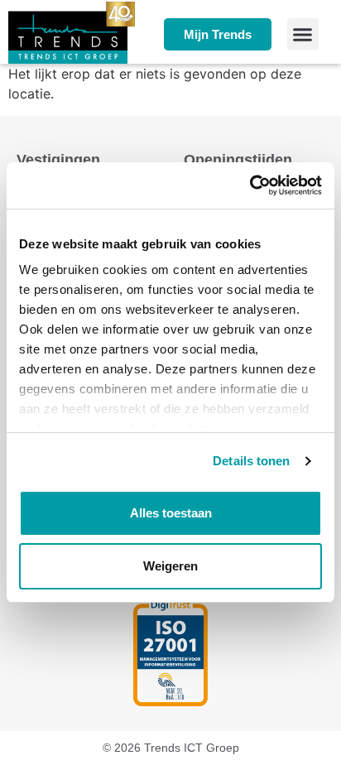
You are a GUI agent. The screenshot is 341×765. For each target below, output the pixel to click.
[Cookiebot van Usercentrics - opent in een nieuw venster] (249, 185)
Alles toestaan (171, 513)
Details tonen (251, 461)
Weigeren (170, 566)
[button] (303, 34)
